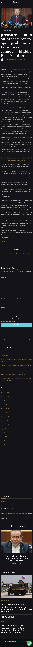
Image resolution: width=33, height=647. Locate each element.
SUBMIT (16, 325)
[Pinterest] (10, 253)
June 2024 (4, 437)
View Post (16, 542)
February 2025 (5, 409)
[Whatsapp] (29, 253)
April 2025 (3, 401)
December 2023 (5, 461)
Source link (4, 241)
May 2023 (3, 489)
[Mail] (23, 253)
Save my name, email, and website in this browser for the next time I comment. (15, 320)
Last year (12, 225)
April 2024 (3, 445)
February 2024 (5, 453)
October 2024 (4, 421)
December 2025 (5, 393)
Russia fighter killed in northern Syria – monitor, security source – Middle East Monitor (16, 608)
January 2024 (4, 457)
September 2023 (5, 473)
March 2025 (4, 405)
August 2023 (4, 477)
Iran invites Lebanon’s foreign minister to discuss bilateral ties (16, 558)
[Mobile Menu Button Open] (2, 2)
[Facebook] (4, 253)
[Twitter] (16, 253)
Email (19, 299)
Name (3, 299)
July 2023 (3, 481)
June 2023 (4, 485)
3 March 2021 (20, 99)
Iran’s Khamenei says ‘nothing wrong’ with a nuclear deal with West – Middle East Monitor (14, 629)
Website (3, 308)
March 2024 (4, 449)
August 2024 (4, 429)
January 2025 (4, 413)
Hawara (15, 207)
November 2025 (5, 397)
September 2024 (5, 425)
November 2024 (5, 417)
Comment (3, 278)
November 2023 (5, 465)
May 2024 (3, 441)
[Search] (31, 2)
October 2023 (4, 469)
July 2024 (3, 433)
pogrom (28, 212)
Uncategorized (5, 501)
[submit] (30, 339)
